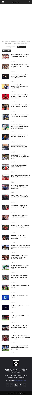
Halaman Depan (21, 46)
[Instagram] (11, 385)
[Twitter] (20, 385)
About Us (7, 375)
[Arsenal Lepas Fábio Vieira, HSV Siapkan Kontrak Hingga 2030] (5, 167)
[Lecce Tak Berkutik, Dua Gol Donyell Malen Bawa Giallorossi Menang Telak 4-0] (5, 56)
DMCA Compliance (20, 377)
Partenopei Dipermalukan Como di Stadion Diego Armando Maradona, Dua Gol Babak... (19, 347)
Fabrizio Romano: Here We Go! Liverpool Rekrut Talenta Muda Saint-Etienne (20, 157)
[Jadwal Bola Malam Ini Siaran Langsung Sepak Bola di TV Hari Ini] (5, 147)
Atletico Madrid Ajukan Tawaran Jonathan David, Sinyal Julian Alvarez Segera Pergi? (20, 237)
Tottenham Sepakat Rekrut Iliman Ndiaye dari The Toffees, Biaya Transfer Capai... (19, 187)
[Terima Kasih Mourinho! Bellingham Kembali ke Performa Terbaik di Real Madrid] (5, 66)
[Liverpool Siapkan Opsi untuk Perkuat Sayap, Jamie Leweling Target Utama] (5, 227)
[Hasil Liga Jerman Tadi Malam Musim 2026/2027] (5, 287)
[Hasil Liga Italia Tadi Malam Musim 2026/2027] (5, 297)
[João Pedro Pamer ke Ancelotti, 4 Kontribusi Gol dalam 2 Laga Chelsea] (5, 137)
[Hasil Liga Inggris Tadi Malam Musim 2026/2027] (5, 317)
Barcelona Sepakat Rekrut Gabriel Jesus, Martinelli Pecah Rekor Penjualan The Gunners (19, 257)
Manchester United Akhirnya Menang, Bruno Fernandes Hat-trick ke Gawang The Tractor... (20, 337)
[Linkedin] (16, 385)
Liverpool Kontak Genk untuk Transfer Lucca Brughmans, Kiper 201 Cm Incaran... (20, 267)
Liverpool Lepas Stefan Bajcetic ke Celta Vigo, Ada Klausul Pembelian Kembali (19, 277)
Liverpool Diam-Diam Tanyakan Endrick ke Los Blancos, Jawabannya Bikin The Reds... (20, 247)
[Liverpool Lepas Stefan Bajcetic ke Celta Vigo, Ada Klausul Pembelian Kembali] (5, 277)
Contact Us (20, 375)
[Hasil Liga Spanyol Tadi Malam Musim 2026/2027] (5, 307)
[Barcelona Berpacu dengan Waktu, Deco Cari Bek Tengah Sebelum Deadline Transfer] (5, 76)
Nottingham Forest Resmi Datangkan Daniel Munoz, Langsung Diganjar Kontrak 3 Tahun (20, 96)
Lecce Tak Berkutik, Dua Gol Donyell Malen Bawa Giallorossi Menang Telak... (20, 56)
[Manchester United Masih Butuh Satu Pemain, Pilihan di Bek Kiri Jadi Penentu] (5, 217)
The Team (13, 375)
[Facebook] (7, 385)
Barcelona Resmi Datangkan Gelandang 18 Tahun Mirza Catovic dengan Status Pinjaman (19, 126)
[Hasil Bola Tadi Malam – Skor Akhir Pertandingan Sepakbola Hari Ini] (5, 328)
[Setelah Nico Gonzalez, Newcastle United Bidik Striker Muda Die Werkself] (5, 197)
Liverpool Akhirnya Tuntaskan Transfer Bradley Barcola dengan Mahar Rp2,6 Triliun (19, 86)
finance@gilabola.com (20, 380)
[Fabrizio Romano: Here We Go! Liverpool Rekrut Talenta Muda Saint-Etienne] (5, 157)
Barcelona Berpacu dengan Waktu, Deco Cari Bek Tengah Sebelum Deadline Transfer (19, 76)
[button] (30, 2)
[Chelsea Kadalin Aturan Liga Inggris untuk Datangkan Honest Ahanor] (5, 117)
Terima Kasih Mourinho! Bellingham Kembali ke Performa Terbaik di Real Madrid (20, 66)
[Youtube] (24, 385)
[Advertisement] (16, 22)
